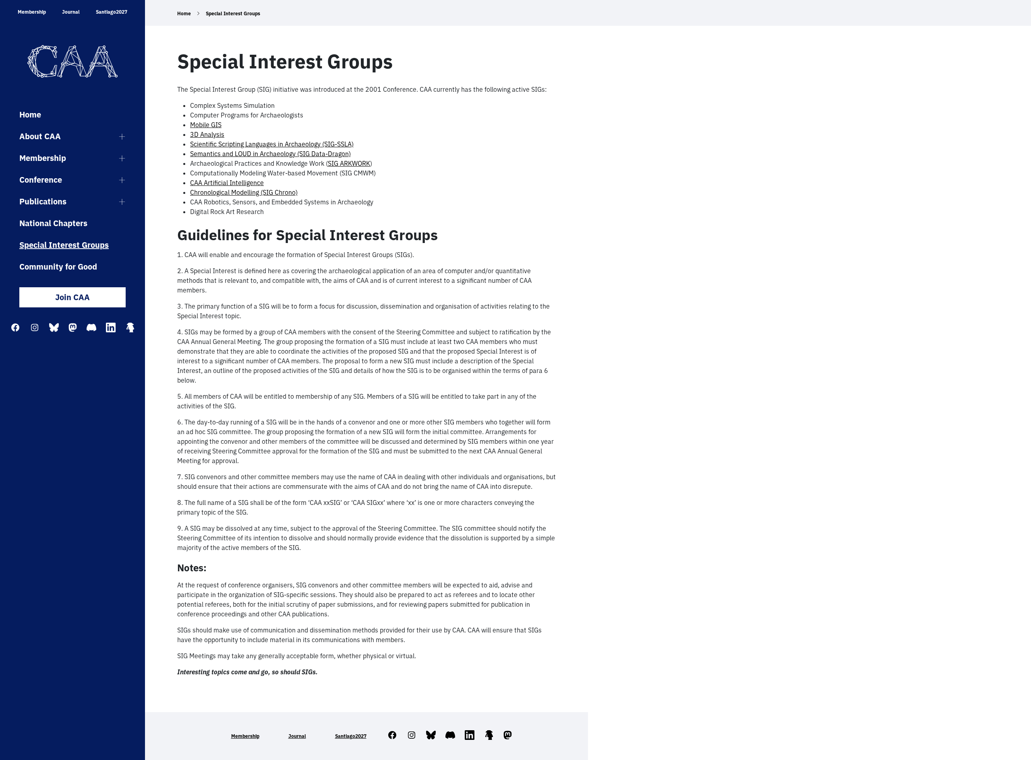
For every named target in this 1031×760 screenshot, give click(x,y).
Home (30, 114)
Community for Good (58, 266)
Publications (42, 201)
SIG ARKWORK (349, 163)
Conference (40, 179)
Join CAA (72, 297)
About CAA (40, 136)
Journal (71, 12)
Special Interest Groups (64, 244)
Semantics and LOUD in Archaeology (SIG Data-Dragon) (270, 154)
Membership (32, 12)
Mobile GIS (206, 125)
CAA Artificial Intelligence (227, 183)
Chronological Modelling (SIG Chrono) (244, 192)
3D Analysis (207, 134)
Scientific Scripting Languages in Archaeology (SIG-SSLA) (272, 144)
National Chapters (53, 223)
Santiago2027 (111, 12)
